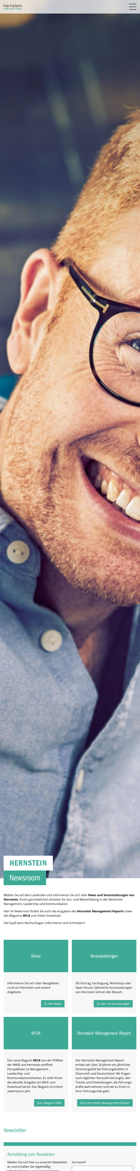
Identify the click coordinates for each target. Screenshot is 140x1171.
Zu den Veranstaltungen (113, 1004)
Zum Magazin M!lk (49, 1103)
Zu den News (53, 1004)
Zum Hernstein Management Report (105, 1103)
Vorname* (79, 1162)
